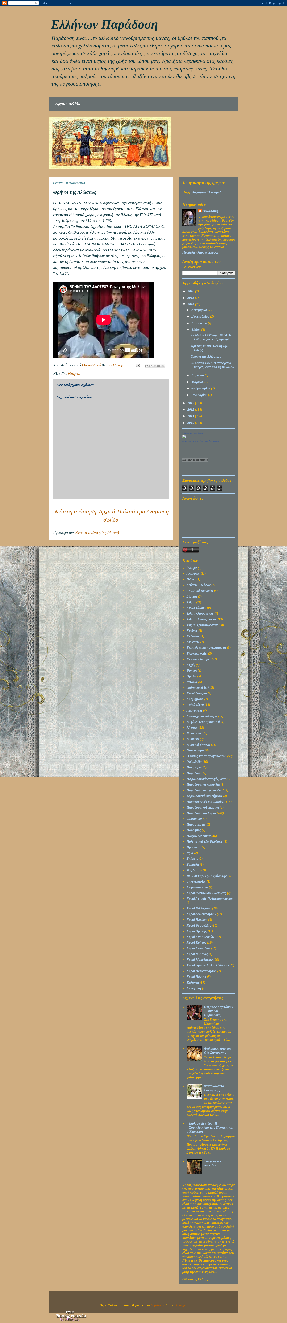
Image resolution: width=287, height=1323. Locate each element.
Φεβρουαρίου (201, 388)
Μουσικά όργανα (198, 744)
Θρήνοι (74, 373)
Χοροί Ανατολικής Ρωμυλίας (206, 893)
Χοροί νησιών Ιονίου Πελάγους (208, 965)
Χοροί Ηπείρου (197, 919)
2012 (191, 409)
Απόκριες (193, 573)
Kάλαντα (193, 982)
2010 (191, 423)
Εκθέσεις (193, 642)
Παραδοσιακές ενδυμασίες (205, 801)
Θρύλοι (191, 676)
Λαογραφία (194, 710)
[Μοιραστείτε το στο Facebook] (159, 366)
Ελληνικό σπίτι (197, 653)
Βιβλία (191, 579)
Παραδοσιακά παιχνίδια (203, 784)
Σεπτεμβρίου (200, 316)
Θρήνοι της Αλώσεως (206, 356)
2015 (191, 297)
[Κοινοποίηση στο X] (155, 366)
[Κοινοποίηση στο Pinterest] (163, 366)
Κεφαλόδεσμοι (197, 693)
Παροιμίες (194, 830)
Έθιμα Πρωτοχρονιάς (202, 619)
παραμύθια (194, 818)
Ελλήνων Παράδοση (192, 433)
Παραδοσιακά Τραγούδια (204, 790)
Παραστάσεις (196, 824)
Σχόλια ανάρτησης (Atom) (97, 532)
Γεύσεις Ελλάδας (199, 585)
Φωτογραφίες (196, 881)
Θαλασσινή (210, 211)
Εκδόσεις (193, 636)
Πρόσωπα (194, 847)
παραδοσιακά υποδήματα (204, 796)
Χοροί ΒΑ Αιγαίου (199, 908)
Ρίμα (190, 853)
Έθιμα (191, 602)
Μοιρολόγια (195, 733)
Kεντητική (194, 988)
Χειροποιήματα (197, 887)
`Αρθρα (192, 568)
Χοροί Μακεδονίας (200, 959)
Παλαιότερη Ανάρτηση (143, 511)
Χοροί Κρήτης (196, 942)
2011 (191, 416)
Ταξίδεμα (193, 870)
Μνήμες (192, 727)
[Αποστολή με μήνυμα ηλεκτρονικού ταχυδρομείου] (147, 366)
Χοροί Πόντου (196, 976)
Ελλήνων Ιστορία (199, 659)
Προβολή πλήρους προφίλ (200, 252)
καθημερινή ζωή (198, 687)
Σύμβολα (193, 864)
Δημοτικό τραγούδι (200, 590)
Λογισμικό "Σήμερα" (207, 192)
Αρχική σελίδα (67, 104)
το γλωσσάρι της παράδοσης (207, 876)
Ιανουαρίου (199, 395)
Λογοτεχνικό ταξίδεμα (202, 716)
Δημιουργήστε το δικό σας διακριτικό (200, 441)
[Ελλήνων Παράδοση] (184, 437)
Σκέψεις (192, 858)
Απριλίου (198, 375)
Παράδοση (194, 773)
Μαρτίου (197, 382)
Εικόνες (192, 630)
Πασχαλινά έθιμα (199, 836)
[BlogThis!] (151, 366)
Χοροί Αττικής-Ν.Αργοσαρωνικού (210, 898)
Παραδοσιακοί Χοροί (201, 813)
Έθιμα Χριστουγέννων (202, 625)
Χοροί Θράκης (197, 931)
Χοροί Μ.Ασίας (197, 954)
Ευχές (191, 665)
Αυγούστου (199, 323)
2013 (191, 403)
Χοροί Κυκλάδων (198, 948)
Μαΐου (196, 329)
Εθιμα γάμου (196, 607)
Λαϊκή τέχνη (195, 704)
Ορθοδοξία (194, 761)
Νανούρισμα (195, 750)
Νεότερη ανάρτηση (74, 511)
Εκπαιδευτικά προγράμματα (206, 647)
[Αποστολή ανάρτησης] (137, 365)
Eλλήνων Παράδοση (104, 24)
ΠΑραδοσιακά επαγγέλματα (206, 779)
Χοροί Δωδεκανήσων (201, 914)
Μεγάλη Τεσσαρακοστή (203, 722)
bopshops (157, 1305)
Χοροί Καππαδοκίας (201, 937)
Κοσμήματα (195, 699)
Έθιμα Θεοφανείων (200, 613)
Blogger (181, 1305)
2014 (191, 304)
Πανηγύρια (194, 767)
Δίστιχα (192, 596)
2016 (191, 291)
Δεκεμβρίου (199, 310)
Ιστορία (192, 682)
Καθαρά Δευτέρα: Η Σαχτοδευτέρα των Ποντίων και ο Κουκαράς (210, 1127)
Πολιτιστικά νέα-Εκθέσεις (205, 841)
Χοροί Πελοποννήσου (201, 971)
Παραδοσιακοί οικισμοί (203, 807)
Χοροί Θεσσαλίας (199, 925)
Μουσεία (193, 739)
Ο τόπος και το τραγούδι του (206, 756)
